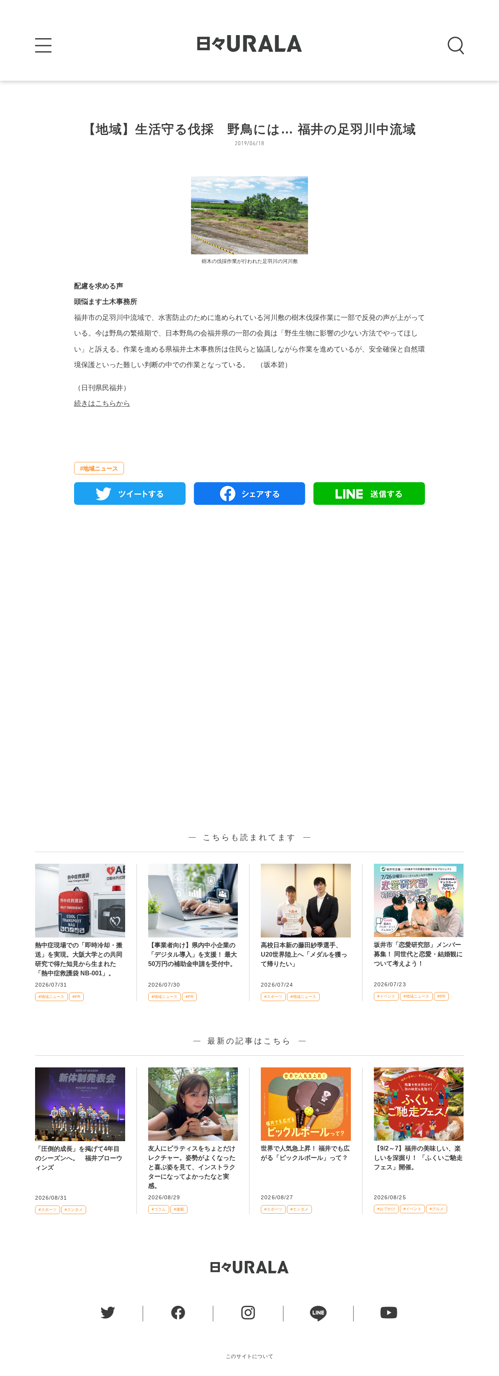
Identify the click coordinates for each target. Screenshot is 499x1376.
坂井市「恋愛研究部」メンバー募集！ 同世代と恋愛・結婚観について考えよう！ (418, 954)
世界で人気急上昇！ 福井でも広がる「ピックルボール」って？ (305, 1153)
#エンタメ (74, 1209)
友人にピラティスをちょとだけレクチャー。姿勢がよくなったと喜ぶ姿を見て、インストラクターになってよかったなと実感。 (191, 1167)
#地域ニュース (99, 468)
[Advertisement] (249, 600)
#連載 (179, 1209)
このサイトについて (250, 1356)
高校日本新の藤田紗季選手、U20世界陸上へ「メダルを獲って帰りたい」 (304, 954)
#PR (76, 996)
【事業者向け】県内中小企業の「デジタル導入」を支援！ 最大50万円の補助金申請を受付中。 (192, 954)
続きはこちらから (102, 403)
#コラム (159, 1209)
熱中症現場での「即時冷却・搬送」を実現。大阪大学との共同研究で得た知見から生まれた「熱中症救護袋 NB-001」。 (78, 959)
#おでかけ (386, 1209)
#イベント (386, 996)
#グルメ (437, 1209)
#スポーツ (273, 996)
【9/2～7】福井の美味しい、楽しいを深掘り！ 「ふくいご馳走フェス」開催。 (418, 1157)
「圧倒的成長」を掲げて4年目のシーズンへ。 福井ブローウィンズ (78, 1158)
